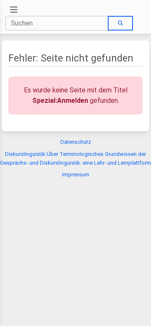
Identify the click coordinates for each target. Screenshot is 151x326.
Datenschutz (75, 142)
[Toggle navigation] (14, 10)
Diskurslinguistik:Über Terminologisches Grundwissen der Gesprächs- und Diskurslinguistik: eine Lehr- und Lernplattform (75, 158)
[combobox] (57, 23)
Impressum (75, 174)
